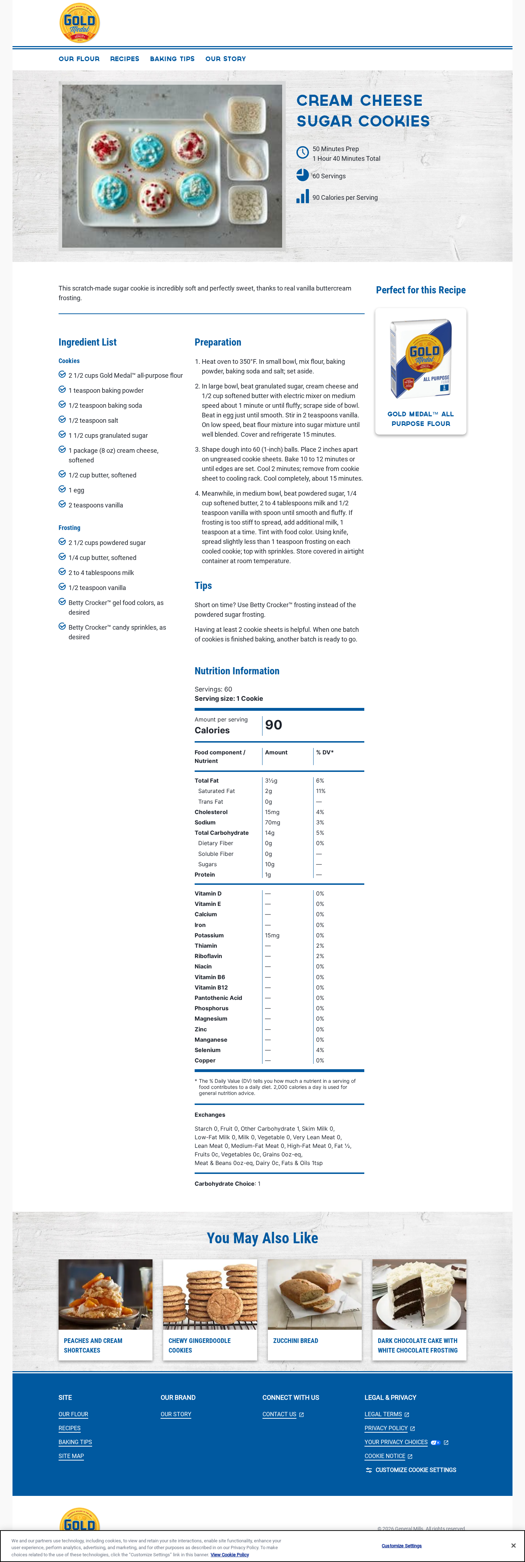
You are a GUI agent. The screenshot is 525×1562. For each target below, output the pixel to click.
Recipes (70, 1428)
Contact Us (283, 1414)
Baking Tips (75, 1442)
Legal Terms (387, 1414)
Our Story (176, 1414)
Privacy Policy (390, 1428)
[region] (262, 1546)
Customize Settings (402, 1545)
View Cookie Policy (230, 1554)
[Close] (513, 1545)
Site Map (71, 1456)
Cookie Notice (388, 1456)
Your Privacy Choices (406, 1442)
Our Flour (73, 1414)
